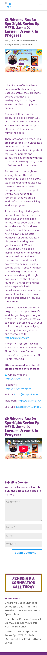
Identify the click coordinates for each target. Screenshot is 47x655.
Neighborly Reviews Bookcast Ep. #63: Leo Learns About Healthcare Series (23, 623)
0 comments (28, 44)
